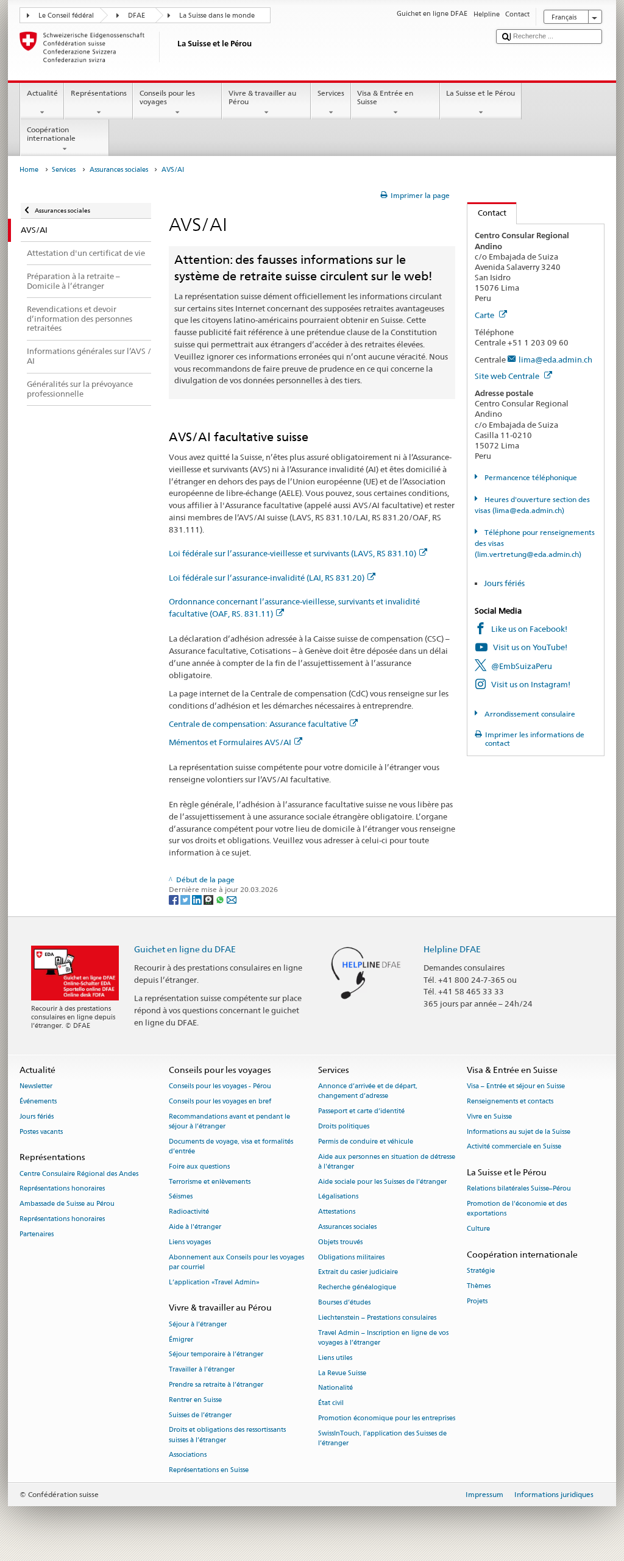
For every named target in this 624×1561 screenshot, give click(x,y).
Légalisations (338, 1197)
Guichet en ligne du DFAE (185, 949)
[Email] (231, 899)
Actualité (42, 92)
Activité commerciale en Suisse (514, 1147)
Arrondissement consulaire (529, 713)
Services (330, 92)
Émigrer (181, 1339)
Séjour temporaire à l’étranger (216, 1355)
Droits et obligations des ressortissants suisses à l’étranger (227, 1435)
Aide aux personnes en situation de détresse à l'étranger (386, 1161)
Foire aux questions (199, 1166)
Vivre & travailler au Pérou (262, 97)
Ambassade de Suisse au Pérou (67, 1204)
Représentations (99, 92)
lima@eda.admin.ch (555, 359)
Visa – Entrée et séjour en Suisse (516, 1087)
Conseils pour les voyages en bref (220, 1101)
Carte (485, 315)
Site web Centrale (508, 376)
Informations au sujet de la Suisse (518, 1132)
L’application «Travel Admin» (214, 1282)
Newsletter (36, 1087)
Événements (38, 1101)
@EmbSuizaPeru (521, 666)
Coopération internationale (51, 134)
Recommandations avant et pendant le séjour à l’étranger (229, 1121)
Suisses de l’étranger (200, 1415)
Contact (486, 213)
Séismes (181, 1197)
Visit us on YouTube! (530, 647)
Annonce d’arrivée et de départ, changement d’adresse (367, 1091)
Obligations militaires (351, 1257)
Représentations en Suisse (209, 1470)
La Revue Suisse (342, 1373)
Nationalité (335, 1388)
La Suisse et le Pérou (480, 92)
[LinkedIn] (198, 899)
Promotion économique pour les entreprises (386, 1418)
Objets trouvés (340, 1242)
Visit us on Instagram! (530, 684)
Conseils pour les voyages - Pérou (220, 1087)
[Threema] (209, 899)
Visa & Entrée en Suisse (385, 97)
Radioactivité (189, 1212)
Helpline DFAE (452, 949)
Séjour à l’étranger (198, 1324)
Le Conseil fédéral (66, 15)
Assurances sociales (119, 170)
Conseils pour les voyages (167, 97)
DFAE (136, 15)
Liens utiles (335, 1358)
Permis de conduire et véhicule (365, 1141)
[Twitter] (186, 899)
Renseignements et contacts (510, 1101)
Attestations (336, 1212)
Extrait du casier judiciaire (358, 1272)
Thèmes (479, 1286)
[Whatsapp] (221, 899)
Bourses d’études (344, 1302)
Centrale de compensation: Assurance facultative (258, 724)
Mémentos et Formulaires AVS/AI (230, 742)
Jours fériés (504, 583)
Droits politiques (343, 1126)
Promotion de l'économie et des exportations (517, 1209)
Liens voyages (190, 1242)
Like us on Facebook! (529, 629)
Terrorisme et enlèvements (209, 1182)
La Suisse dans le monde (217, 15)
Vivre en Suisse (489, 1116)
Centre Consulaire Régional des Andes (79, 1174)
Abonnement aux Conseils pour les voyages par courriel (236, 1262)
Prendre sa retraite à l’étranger (216, 1385)
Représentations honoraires (62, 1189)
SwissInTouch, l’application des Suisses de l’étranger (382, 1438)
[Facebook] (174, 899)
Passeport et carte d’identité (361, 1112)
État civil (331, 1403)
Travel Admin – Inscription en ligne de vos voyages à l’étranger (383, 1338)
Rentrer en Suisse (195, 1400)
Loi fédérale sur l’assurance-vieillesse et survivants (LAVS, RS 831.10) (292, 553)
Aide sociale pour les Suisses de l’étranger (382, 1182)
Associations (188, 1455)
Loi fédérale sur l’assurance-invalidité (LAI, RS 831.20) (266, 577)
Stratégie (481, 1271)
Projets (477, 1301)
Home (29, 170)
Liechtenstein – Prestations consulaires (377, 1318)
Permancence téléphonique (529, 477)
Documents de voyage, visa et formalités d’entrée (231, 1146)
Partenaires (37, 1234)
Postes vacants (41, 1132)
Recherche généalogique (357, 1288)
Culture (478, 1229)
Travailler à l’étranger (202, 1370)
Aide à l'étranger (195, 1227)
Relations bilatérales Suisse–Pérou (519, 1189)
